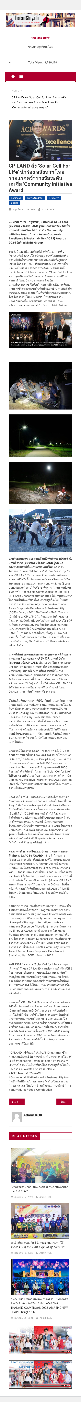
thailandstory (40, 37)
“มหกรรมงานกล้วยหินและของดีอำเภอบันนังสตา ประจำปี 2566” (39, 1189)
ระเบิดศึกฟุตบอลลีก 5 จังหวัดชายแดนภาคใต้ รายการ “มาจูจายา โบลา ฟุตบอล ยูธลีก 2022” (38, 1245)
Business (16, 197)
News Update (34, 197)
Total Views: (36, 62)
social (14, 202)
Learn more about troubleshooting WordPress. (40, 1362)
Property (54, 197)
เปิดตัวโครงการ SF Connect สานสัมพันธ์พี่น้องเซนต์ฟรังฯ (19, 1102)
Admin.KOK (48, 209)
